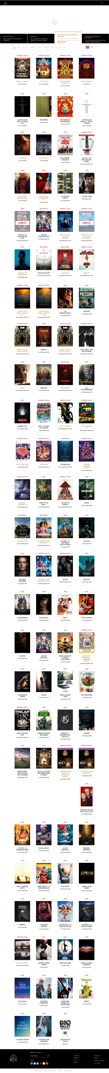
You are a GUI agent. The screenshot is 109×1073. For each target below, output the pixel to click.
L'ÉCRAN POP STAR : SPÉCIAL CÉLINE (22, 350)
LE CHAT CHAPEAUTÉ (65, 849)
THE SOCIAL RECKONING (22, 580)
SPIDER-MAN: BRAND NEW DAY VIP (44, 198)
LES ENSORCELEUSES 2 (65, 312)
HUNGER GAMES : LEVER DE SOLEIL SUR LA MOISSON (22, 773)
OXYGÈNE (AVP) (65, 464)
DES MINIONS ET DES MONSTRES (65, 120)
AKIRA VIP (86, 273)
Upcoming (32, 47)
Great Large (53, 47)
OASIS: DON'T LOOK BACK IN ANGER (87, 350)
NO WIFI (65, 579)
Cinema (96, 1058)
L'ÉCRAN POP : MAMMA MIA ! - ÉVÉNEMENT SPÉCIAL (86, 658)
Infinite (64, 47)
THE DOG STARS (87, 196)
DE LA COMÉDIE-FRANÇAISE (65, 159)
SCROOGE (87, 733)
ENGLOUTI (86, 579)
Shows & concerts (99, 1060)
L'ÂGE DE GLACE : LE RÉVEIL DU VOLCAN (65, 925)
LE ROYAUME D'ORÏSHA (44, 925)
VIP (59, 47)
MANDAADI (43, 388)
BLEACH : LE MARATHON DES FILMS (22, 236)
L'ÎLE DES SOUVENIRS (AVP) (43, 235)
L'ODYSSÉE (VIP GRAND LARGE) (22, 274)
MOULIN (43, 695)
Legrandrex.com (38, 1071)
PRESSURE (86, 311)
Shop (75, 1060)
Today (18, 47)
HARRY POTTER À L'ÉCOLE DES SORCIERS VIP (86, 236)
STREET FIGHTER (86, 618)
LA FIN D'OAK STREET (65, 197)
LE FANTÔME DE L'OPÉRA (22, 696)
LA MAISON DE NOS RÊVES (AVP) (44, 542)
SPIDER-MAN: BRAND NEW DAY (22, 197)
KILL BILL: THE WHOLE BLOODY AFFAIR (86, 159)
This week (25, 47)
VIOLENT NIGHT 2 (43, 848)
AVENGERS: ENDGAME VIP (22, 503)
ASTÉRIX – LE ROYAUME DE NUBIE (22, 849)
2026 (45, 1071)
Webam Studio (69, 1071)
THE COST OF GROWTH (65, 503)
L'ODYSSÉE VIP (43, 158)
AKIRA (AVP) (65, 273)
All (14, 47)
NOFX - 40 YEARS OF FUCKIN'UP (43, 427)
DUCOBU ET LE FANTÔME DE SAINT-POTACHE (65, 542)
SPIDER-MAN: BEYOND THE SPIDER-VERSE (65, 1003)
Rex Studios (97, 1063)
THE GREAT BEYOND (22, 1040)
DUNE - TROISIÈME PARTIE (22, 887)
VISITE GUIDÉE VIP (86, 81)
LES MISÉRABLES (22, 618)
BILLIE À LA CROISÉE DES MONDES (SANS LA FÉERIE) (43, 773)
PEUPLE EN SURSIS (22, 963)
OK (48, 1056)
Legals (60, 1071)
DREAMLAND (44, 464)
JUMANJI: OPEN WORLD (87, 887)
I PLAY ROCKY (65, 886)
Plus (102, 3)
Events (39, 47)
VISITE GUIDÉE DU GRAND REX (65, 82)
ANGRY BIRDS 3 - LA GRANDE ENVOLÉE (44, 887)
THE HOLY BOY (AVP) (43, 273)
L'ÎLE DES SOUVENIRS (43, 657)
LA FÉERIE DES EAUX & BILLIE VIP (86, 772)
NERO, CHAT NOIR (65, 963)
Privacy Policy (52, 1071)
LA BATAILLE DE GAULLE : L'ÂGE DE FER (22, 121)
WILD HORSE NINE (86, 695)
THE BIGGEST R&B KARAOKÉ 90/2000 (44, 580)
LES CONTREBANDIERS (86, 389)
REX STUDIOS (44, 81)
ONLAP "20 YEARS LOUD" (22, 734)
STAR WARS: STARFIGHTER (43, 1002)
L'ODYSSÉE (22, 158)
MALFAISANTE (43, 618)
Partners (76, 1058)
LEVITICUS (86, 541)
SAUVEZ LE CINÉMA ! (22, 81)
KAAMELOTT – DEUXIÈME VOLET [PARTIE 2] (65, 735)
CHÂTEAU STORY (22, 541)
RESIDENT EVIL (22, 426)
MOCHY (65, 618)
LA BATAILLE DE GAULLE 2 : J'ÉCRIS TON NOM (87, 121)
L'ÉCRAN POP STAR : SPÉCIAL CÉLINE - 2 (65, 350)
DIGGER (86, 503)
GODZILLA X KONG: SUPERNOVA (86, 964)
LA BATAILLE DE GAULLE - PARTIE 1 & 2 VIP (43, 313)
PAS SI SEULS (22, 1001)
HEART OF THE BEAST (43, 503)
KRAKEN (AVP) (65, 388)
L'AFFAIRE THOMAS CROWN (44, 964)
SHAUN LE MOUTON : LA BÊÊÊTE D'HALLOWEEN (65, 657)
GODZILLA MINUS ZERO (65, 696)
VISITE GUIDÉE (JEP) (22, 464)
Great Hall (45, 47)
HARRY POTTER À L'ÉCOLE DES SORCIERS (65, 236)
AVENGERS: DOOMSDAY (86, 849)
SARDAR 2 (44, 350)
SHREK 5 (86, 1001)
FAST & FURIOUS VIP (86, 427)
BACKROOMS (44, 120)
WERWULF (22, 925)
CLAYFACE (22, 656)
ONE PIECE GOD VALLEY (65, 1040)
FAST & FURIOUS (65, 426)
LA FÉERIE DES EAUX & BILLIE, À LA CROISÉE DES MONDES (65, 774)
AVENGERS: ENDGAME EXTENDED (86, 466)
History (76, 1062)
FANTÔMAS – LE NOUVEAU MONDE (86, 925)
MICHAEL (22, 388)
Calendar (76, 1055)
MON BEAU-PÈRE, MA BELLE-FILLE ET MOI (86, 810)
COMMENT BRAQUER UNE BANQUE (44, 734)
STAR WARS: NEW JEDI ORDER (43, 1040)
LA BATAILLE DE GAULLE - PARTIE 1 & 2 (22, 313)
